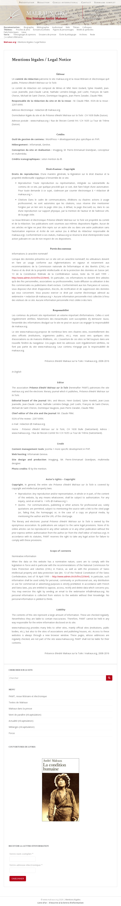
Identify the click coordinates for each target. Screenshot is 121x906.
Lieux (24, 32)
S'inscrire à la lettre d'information (66, 902)
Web (68, 27)
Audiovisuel (57, 27)
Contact (86, 2)
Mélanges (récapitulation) (22, 726)
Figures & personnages (63, 29)
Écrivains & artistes (41, 29)
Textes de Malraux (18, 702)
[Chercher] (109, 678)
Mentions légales (72, 899)
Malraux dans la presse (20, 708)
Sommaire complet (105, 2)
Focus (12, 733)
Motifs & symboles (85, 29)
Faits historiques (11, 32)
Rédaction (43, 2)
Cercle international (65, 2)
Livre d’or (42, 902)
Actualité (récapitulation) (21, 720)
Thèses (76, 27)
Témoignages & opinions (24, 34)
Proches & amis (23, 29)
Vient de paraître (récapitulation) (25, 714)
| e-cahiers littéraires (13, 37)
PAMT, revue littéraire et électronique (28, 696)
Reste (92, 34)
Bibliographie (43, 27)
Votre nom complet (21, 853)
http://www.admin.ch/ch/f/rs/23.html (30, 277)
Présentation (26, 2)
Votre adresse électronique (26, 865)
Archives (83, 34)
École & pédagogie (67, 34)
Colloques (87, 27)
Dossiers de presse (47, 34)
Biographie (29, 27)
